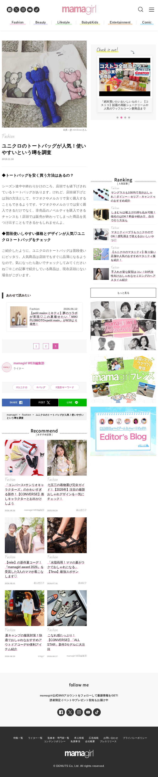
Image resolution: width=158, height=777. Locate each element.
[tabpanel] (124, 84)
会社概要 (90, 741)
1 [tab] (117, 117)
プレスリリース (108, 741)
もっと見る (123, 293)
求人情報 (79, 738)
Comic (147, 22)
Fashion (18, 22)
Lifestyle (63, 22)
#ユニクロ (22, 387)
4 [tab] (129, 117)
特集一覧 (18, 738)
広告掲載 (93, 738)
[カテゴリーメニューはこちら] (151, 9)
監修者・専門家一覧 (58, 738)
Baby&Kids (90, 22)
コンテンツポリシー (55, 741)
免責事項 (75, 741)
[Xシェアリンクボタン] (70, 712)
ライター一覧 (35, 738)
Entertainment (120, 22)
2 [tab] (121, 117)
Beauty (40, 22)
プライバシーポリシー (135, 738)
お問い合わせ (110, 738)
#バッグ (41, 387)
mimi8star (77, 130)
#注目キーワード (66, 387)
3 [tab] (125, 117)
